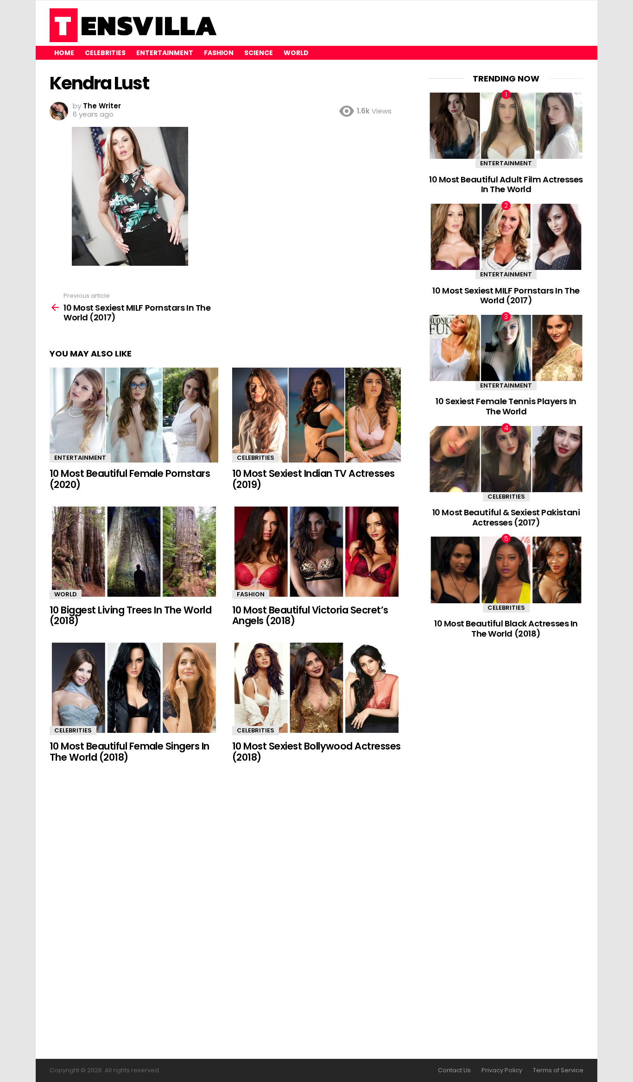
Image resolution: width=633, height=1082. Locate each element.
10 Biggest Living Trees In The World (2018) (130, 615)
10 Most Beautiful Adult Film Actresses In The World (506, 184)
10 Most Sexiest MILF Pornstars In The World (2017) (505, 295)
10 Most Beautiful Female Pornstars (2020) (130, 479)
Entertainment (164, 52)
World (296, 52)
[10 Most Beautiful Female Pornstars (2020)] (134, 415)
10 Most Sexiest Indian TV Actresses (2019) (313, 479)
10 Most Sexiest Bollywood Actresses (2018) (316, 751)
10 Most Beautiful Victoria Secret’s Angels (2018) (310, 615)
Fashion (219, 52)
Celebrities (105, 52)
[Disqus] (225, 911)
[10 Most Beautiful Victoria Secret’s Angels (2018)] (316, 551)
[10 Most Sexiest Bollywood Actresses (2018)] (316, 687)
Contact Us (454, 1070)
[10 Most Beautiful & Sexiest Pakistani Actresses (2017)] (506, 459)
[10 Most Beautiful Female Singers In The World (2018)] (134, 687)
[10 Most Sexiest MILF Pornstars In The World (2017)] (506, 237)
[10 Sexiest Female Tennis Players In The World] (506, 348)
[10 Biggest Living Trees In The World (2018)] (134, 551)
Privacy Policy (501, 1070)
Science (258, 52)
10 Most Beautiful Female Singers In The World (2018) (129, 751)
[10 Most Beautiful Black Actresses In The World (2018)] (506, 570)
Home (64, 52)
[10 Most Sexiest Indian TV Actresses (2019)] (316, 415)
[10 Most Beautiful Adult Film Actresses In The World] (506, 126)
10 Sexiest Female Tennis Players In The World (506, 406)
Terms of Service (558, 1070)
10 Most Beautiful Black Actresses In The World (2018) (506, 628)
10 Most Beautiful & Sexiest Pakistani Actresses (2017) (506, 517)
